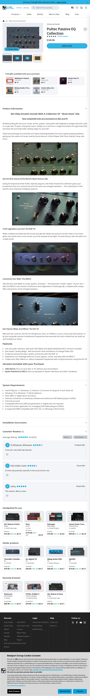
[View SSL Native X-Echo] (12, 516)
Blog (5, 640)
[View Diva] (34, 516)
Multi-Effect (51, 526)
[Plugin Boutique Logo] (8, 7)
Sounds (6, 633)
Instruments (8, 622)
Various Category (31, 596)
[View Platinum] (12, 586)
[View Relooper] (56, 516)
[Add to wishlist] (85, 29)
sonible (73, 528)
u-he (29, 528)
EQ (6, 21)
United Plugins (54, 528)
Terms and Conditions (40, 622)
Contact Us (54, 622)
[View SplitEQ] (77, 551)
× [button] (87, 2)
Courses (20, 629)
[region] (45, 674)
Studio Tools (8, 626)
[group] (12, 523)
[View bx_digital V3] (34, 551)
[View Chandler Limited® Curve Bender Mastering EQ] (12, 551)
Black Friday (21, 633)
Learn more (61, 2)
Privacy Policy (37, 626)
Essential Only (65, 691)
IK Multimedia (32, 598)
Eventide (74, 563)
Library (26, 7)
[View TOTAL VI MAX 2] (34, 586)
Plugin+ (19, 640)
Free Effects (21, 622)
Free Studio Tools (23, 626)
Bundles (7, 636)
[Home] (3, 21)
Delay (6, 526)
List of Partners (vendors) (16, 686)
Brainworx (31, 563)
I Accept (80, 691)
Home (19, 7)
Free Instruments (10, 643)
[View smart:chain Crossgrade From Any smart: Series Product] (77, 516)
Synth (28, 526)
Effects (6, 629)
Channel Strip (73, 526)
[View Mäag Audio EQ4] (56, 551)
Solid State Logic (11, 528)
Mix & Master (8, 596)
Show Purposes (14, 691)
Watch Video (13, 49)
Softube (8, 563)
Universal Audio (53, 24)
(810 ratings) (64, 36)
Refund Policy (37, 629)
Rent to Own (21, 643)
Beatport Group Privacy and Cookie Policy (48, 670)
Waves (8, 598)
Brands (6, 647)
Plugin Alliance (54, 563)
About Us (53, 626)
